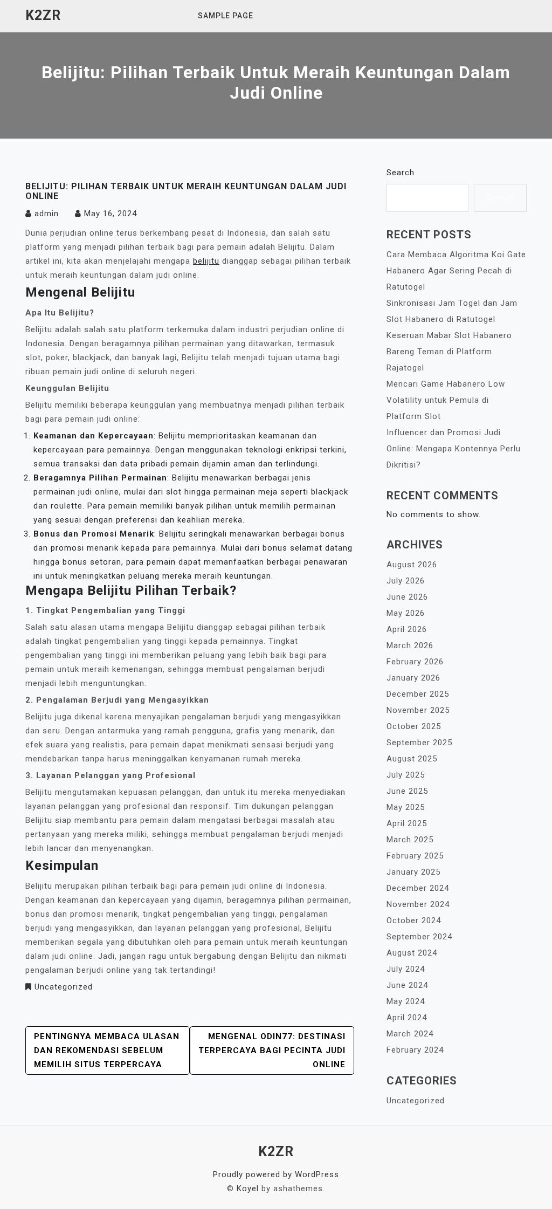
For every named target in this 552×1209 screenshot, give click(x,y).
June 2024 (407, 985)
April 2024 (407, 1017)
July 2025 (406, 775)
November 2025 (418, 710)
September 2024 (419, 937)
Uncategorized (63, 987)
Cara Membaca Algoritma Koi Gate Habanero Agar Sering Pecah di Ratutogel (456, 271)
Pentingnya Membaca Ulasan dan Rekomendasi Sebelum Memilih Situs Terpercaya (107, 1050)
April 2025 (407, 823)
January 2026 (413, 678)
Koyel (248, 1188)
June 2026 (407, 597)
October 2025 (414, 726)
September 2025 (419, 742)
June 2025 (407, 791)
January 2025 (413, 872)
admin (46, 213)
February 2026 (415, 662)
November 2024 (418, 904)
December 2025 (418, 694)
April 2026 (407, 629)
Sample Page (225, 15)
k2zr (43, 15)
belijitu (206, 261)
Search (401, 172)
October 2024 (414, 920)
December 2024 (418, 888)
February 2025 (415, 856)
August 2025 (412, 759)
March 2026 (410, 645)
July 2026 (406, 581)
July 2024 (406, 969)
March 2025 (410, 839)
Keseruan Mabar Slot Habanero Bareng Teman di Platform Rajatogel (449, 352)
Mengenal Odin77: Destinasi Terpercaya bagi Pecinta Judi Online (272, 1050)
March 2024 (410, 1034)
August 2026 (412, 564)
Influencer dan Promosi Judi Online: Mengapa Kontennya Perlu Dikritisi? (454, 449)
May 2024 (406, 1001)
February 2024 (415, 1050)
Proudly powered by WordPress (276, 1174)
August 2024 (412, 953)
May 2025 (406, 807)
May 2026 (406, 613)
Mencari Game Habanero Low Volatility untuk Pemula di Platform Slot (446, 400)
